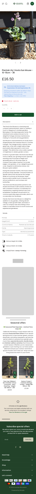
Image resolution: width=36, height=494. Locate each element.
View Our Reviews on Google (18, 412)
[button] (18, 115)
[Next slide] (20, 63)
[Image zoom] (18, 35)
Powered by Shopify (18, 490)
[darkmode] (32, 3)
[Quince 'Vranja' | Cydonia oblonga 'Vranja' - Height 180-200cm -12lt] (26, 367)
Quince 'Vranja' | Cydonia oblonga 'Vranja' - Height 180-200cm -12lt (26, 383)
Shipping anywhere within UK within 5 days (17, 91)
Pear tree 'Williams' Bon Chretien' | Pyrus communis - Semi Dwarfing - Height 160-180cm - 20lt (9, 384)
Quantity (4, 105)
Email (6, 439)
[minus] (4, 108)
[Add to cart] (14, 376)
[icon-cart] (28, 4)
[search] (6, 4)
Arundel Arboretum (20, 487)
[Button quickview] (14, 372)
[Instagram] (20, 447)
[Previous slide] (16, 63)
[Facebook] (16, 447)
